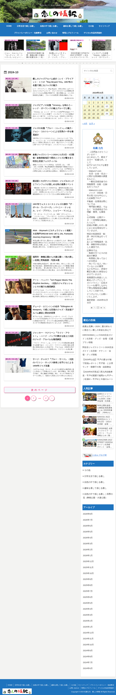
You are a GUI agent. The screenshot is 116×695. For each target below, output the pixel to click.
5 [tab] (32, 63)
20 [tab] (83, 63)
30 (93, 117)
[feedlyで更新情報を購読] (101, 307)
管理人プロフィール (88, 688)
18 (102, 110)
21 (85, 114)
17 (98, 110)
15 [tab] (66, 63)
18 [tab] (77, 63)
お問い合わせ (74, 688)
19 (107, 110)
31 (98, 117)
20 (111, 110)
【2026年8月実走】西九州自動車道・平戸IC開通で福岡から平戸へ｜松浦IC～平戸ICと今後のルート (97, 375)
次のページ (39, 390)
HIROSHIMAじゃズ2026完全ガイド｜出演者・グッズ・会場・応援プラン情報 (97, 339)
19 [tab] (80, 63)
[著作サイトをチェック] (91, 307)
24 (98, 114)
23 (93, 114)
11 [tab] (53, 63)
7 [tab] (39, 63)
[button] (111, 71)
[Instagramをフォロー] (98, 307)
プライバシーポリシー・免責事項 (102, 685)
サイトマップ (83, 685)
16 (93, 110)
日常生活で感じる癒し (23, 685)
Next (114, 49)
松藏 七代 (98, 148)
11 (102, 106)
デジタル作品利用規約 (106, 688)
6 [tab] (36, 63)
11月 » (92, 123)
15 (89, 110)
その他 (73, 685)
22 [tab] (90, 63)
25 (102, 114)
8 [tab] (43, 63)
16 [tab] (70, 63)
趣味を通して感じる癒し (60, 685)
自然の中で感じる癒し (41, 685)
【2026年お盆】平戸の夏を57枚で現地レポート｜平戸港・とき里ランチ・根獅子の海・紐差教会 (97, 363)
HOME (10, 685)
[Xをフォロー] (94, 307)
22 (89, 114)
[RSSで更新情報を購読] (104, 307)
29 (89, 117)
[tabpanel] (14, 49)
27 (111, 114)
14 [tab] (63, 63)
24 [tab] (97, 63)
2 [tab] (22, 63)
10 (98, 106)
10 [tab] (49, 63)
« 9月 (84, 123)
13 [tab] (60, 63)
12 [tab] (56, 63)
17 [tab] (73, 63)
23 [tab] (94, 63)
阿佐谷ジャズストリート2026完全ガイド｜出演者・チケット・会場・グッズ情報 (98, 351)
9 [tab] (46, 63)
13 (111, 106)
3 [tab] (26, 63)
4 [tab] (29, 63)
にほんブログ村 (99, 455)
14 (85, 110)
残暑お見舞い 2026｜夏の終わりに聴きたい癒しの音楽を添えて (97, 328)
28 (85, 117)
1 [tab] (19, 63)
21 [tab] (87, 63)
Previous (2, 49)
